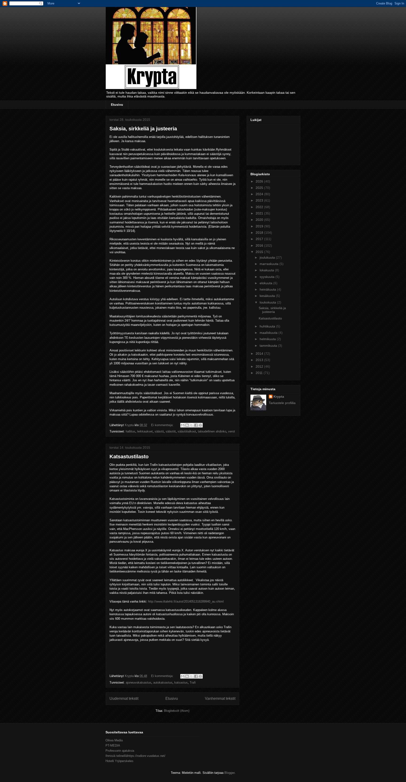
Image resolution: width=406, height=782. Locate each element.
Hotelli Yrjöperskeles (119, 761)
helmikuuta (268, 339)
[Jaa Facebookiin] (196, 425)
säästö (159, 431)
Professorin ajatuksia (119, 750)
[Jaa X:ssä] (191, 425)
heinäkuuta (268, 289)
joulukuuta (268, 257)
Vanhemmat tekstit (220, 698)
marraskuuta (269, 264)
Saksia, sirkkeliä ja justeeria (143, 129)
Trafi (193, 682)
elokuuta (266, 283)
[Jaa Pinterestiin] (200, 425)
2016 (260, 245)
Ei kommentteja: (162, 425)
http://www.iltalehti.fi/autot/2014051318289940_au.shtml (186, 601)
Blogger (229, 772)
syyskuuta (267, 277)
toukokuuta (268, 302)
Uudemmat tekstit (123, 698)
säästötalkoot (187, 431)
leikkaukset (145, 431)
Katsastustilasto (128, 456)
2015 (260, 252)
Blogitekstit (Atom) (176, 710)
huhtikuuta (268, 326)
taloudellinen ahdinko (212, 431)
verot (231, 431)
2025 (260, 188)
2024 (260, 194)
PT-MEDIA (112, 745)
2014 (260, 353)
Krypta (278, 396)
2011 (260, 373)
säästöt (171, 431)
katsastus (181, 682)
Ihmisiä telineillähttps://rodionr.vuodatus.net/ (135, 756)
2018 (260, 232)
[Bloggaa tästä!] (187, 425)
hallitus (130, 431)
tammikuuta (269, 345)
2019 (260, 226)
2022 (260, 207)
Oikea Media (114, 740)
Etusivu (117, 104)
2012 (260, 366)
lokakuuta (267, 270)
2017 (260, 239)
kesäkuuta (268, 296)
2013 (260, 360)
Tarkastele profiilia (282, 403)
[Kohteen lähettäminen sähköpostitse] (182, 425)
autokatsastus (162, 682)
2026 (260, 181)
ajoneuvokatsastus (138, 682)
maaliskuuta (269, 333)
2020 (260, 220)
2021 (260, 213)
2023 (260, 200)
